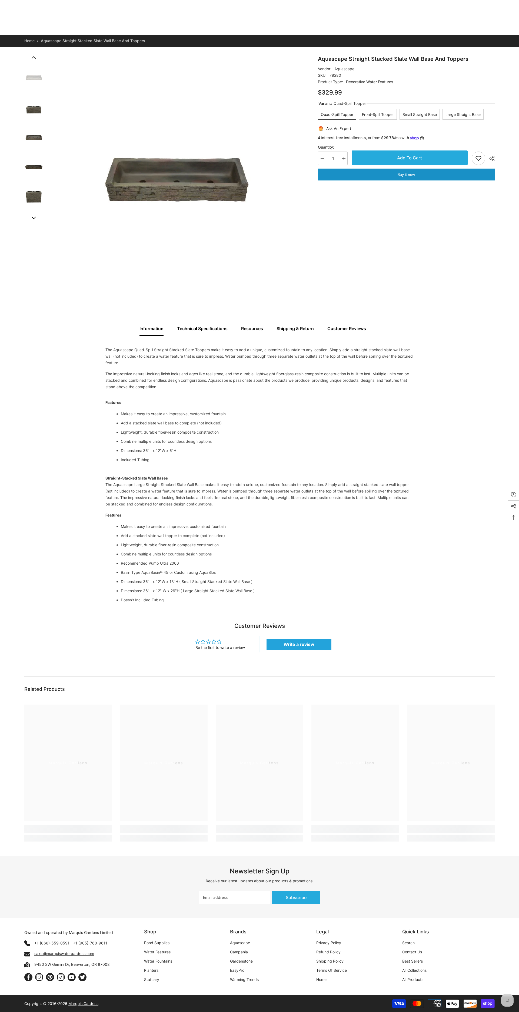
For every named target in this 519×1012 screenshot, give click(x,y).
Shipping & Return (295, 328)
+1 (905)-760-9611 (90, 943)
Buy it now (406, 174)
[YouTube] (72, 977)
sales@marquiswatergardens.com (64, 953)
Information (151, 328)
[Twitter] (82, 977)
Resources (252, 328)
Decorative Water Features (369, 81)
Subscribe (296, 897)
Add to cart (409, 157)
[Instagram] (39, 977)
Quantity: (326, 147)
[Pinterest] (50, 977)
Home (29, 40)
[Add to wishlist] (478, 158)
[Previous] (34, 57)
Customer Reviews (346, 328)
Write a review (299, 644)
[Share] (490, 158)
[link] (68, 829)
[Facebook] (28, 977)
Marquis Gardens (83, 1003)
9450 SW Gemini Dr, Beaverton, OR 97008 (72, 964)
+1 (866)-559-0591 (51, 943)
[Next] (34, 218)
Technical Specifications (202, 328)
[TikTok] (61, 977)
